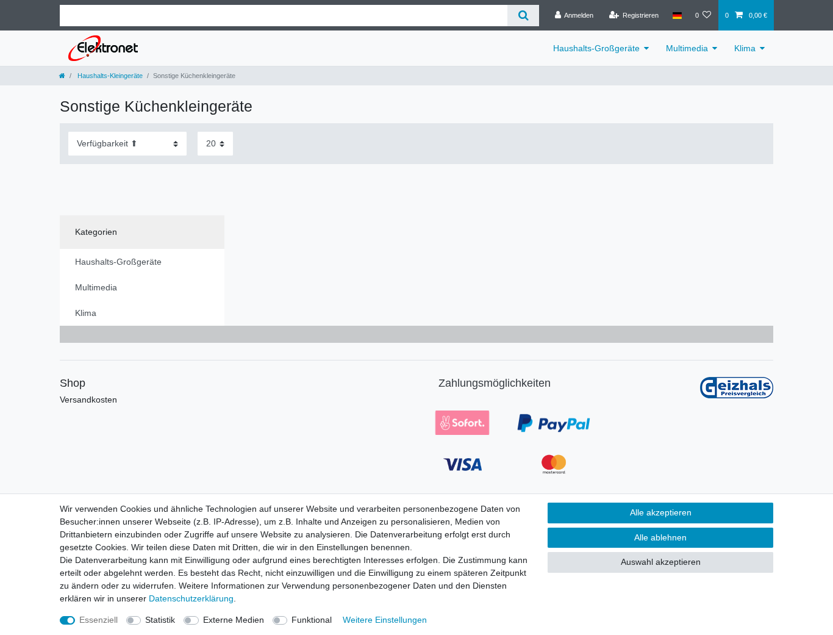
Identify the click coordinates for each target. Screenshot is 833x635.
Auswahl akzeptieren (661, 562)
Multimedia (687, 48)
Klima (745, 48)
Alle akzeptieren (661, 512)
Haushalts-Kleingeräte (109, 75)
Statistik (160, 620)
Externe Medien (233, 620)
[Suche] (522, 15)
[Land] (676, 15)
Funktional (311, 620)
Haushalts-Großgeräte (596, 48)
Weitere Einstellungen (385, 620)
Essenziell (98, 620)
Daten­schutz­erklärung (191, 598)
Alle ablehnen (660, 537)
